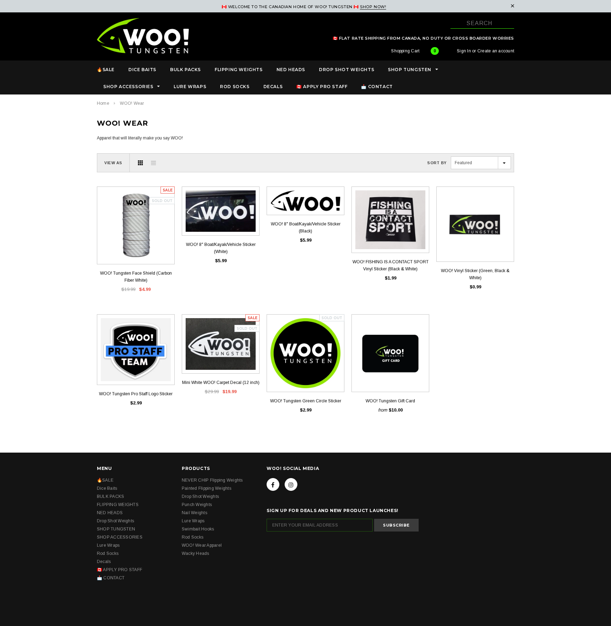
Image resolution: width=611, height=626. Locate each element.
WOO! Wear (132, 103)
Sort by (437, 163)
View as (113, 163)
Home (103, 103)
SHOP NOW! (373, 6)
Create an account (495, 50)
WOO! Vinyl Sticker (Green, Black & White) (475, 274)
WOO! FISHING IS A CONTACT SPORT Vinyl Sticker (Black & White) (391, 265)
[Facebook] (273, 484)
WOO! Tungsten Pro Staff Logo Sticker (136, 393)
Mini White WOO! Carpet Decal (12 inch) (221, 382)
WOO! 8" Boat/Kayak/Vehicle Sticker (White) (221, 248)
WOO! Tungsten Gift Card (390, 400)
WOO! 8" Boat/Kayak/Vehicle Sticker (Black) (306, 228)
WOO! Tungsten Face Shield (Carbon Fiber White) (136, 277)
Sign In (464, 50)
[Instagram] (291, 484)
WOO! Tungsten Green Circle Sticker (305, 400)
